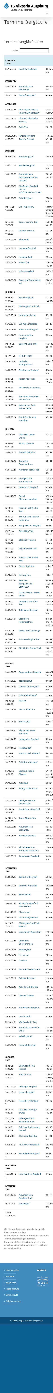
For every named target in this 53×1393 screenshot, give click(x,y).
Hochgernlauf (25, 257)
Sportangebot (10, 1270)
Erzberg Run (25, 575)
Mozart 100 (24, 262)
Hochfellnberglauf (27, 1045)
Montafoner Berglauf (29, 1007)
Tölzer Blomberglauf (28, 329)
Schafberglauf (25, 198)
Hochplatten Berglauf (29, 1153)
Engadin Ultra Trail (27, 548)
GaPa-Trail (23, 127)
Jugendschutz (10, 1289)
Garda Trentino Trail (28, 222)
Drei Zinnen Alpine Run (30, 932)
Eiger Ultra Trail (26, 531)
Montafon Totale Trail (29, 470)
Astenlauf (23, 783)
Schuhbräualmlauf (27, 695)
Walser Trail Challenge (29, 630)
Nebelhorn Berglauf (28, 487)
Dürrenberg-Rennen (28, 917)
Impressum (38, 1321)
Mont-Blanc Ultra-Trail (29, 809)
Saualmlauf (24, 1203)
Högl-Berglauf (25, 356)
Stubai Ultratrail (26, 443)
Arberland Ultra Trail (28, 987)
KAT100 (22, 701)
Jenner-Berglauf (26, 1092)
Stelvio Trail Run (26, 566)
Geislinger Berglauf (28, 1086)
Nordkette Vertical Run (30, 969)
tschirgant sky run (27, 315)
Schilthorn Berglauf (28, 762)
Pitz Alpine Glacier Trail (30, 648)
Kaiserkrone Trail (27, 379)
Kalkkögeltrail (25, 1036)
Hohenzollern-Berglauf (30, 1174)
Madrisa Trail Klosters (29, 753)
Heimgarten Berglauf (29, 739)
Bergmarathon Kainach (30, 672)
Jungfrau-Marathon (28, 885)
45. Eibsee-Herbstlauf (29, 1144)
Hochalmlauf (25, 748)
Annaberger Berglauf (29, 856)
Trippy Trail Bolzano (28, 788)
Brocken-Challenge (28, 69)
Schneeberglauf (26, 271)
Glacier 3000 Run (27, 709)
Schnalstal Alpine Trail (29, 639)
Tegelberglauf (25, 681)
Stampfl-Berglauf (27, 95)
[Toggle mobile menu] (47, 12)
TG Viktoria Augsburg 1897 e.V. (21, 1321)
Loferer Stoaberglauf (29, 686)
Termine (10, 1276)
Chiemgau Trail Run (28, 1136)
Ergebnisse (10, 1282)
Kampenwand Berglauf (30, 525)
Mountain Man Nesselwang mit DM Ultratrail (28, 177)
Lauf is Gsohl (25, 1016)
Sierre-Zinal (24, 721)
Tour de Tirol (25, 1074)
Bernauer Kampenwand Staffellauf (25, 583)
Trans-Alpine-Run (27, 818)
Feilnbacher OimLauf (28, 370)
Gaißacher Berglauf (28, 877)
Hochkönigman (26, 297)
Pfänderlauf (24, 912)
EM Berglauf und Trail (29, 306)
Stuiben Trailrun (26, 230)
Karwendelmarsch (27, 835)
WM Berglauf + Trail (28, 1022)
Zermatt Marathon (27, 452)
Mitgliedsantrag (10, 1301)
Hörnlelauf (24, 955)
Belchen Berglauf (27, 978)
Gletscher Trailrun (27, 540)
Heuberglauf (25, 949)
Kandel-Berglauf (26, 165)
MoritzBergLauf (26, 156)
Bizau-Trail (24, 239)
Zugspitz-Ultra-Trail (28, 344)
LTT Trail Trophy (26, 207)
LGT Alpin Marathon (28, 324)
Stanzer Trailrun (26, 995)
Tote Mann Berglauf (28, 610)
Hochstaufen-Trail (27, 248)
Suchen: (15, 50)
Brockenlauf (25, 894)
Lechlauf (23, 960)
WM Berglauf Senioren (29, 387)
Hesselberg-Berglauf (28, 1101)
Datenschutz (10, 1295)
